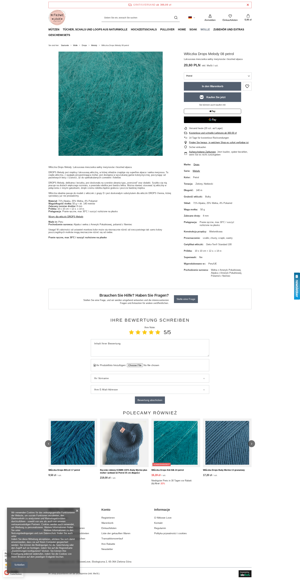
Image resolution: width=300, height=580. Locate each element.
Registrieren (108, 517)
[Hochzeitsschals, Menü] (158, 29)
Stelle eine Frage (186, 299)
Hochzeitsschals (144, 29)
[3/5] (144, 332)
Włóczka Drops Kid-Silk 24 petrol (167, 470)
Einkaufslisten (108, 528)
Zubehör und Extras (228, 29)
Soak (193, 29)
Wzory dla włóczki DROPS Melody (65, 216)
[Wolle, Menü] (211, 29)
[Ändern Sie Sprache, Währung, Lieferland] (191, 17)
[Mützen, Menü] (61, 29)
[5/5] (157, 332)
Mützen (53, 29)
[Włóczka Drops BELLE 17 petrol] (72, 443)
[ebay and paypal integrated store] (245, 573)
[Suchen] (176, 18)
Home (182, 29)
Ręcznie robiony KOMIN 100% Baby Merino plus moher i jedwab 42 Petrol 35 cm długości (123, 471)
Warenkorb (107, 522)
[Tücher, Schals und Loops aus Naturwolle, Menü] (129, 29)
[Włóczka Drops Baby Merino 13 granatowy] (227, 443)
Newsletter (107, 549)
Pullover (167, 29)
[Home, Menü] (188, 29)
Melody (94, 45)
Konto (105, 509)
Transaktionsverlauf (112, 538)
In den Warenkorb (212, 86)
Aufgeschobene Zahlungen (202, 152)
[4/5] (151, 332)
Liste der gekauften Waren (115, 533)
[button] (48, 443)
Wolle (205, 29)
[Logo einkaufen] (57, 17)
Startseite (65, 45)
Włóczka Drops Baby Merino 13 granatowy (224, 470)
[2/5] (138, 332)
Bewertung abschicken (150, 400)
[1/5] (131, 332)
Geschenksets (59, 35)
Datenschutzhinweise (31, 530)
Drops (84, 45)
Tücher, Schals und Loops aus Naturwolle (95, 29)
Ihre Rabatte (108, 543)
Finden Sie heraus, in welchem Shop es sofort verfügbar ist (219, 142)
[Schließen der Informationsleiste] (248, 5)
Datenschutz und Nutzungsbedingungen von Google (43, 536)
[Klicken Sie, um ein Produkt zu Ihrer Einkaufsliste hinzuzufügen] (247, 86)
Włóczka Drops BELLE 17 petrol (64, 470)
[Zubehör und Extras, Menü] (246, 29)
